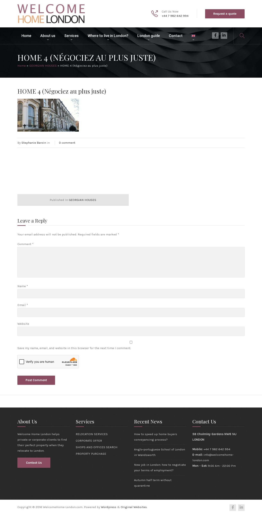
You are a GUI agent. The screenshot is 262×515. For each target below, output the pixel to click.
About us (47, 36)
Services (71, 36)
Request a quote (224, 14)
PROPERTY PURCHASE (91, 454)
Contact (176, 36)
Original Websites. (134, 507)
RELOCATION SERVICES (92, 434)
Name (22, 286)
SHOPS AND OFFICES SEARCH (96, 447)
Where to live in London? (108, 36)
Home (26, 36)
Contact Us (34, 463)
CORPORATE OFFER (89, 440)
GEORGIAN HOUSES (43, 65)
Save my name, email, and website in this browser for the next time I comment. (74, 348)
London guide (148, 36)
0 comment (67, 142)
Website (23, 324)
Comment (25, 244)
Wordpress (108, 507)
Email (22, 305)
